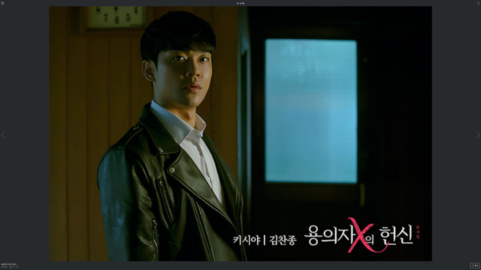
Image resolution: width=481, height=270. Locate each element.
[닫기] (478, 3)
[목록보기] (2, 3)
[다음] (478, 135)
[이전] (2, 135)
